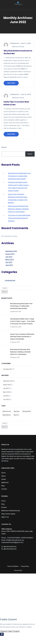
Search (4, 147)
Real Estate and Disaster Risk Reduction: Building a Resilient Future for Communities (18, 209)
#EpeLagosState (26, 411)
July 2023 (8, 257)
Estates (4, 507)
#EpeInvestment (7, 411)
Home (3, 473)
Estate (3, 479)
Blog (3, 486)
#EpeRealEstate (7, 415)
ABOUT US (5, 517)
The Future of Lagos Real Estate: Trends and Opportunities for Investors (19, 218)
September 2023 (11, 251)
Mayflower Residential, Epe (10, 510)
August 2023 (9, 254)
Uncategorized (10, 280)
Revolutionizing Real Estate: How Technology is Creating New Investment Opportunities (19, 176)
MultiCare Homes (18, 46)
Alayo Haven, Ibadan (8, 514)
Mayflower (5, 482)
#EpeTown (16, 415)
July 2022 (8, 262)
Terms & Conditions (13, 566)
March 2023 (9, 259)
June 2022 (9, 265)
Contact (4, 489)
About (3, 476)
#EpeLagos (16, 411)
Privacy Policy (25, 566)
